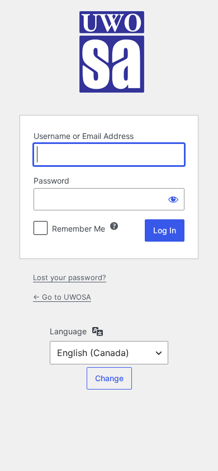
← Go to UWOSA (62, 296)
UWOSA (111, 56)
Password (51, 180)
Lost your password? (69, 277)
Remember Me (78, 228)
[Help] (114, 226)
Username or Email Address (84, 136)
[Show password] (173, 199)
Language (68, 331)
